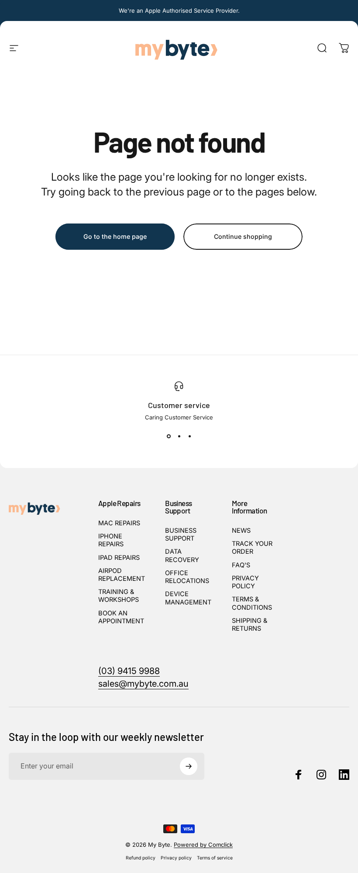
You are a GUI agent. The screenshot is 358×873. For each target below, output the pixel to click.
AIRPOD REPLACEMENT (121, 575)
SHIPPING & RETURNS (249, 624)
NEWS (241, 530)
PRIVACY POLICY (245, 582)
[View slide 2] (179, 436)
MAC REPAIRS (119, 523)
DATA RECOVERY (182, 555)
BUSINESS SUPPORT (180, 534)
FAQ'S (241, 565)
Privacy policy (176, 858)
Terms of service (215, 858)
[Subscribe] (188, 766)
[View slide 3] (189, 436)
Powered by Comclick (203, 844)
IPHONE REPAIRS (111, 540)
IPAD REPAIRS (119, 558)
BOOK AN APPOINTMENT (121, 617)
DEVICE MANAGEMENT (188, 598)
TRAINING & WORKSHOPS (118, 596)
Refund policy (140, 858)
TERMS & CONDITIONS (252, 603)
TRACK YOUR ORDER (252, 547)
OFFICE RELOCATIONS (187, 577)
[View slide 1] (168, 436)
